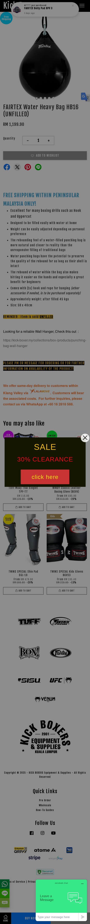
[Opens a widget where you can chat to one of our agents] (61, 900)
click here (45, 477)
